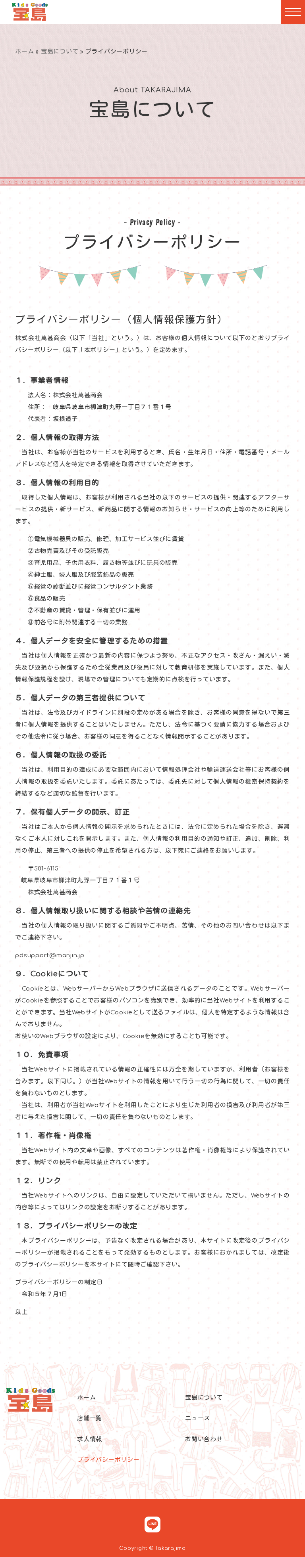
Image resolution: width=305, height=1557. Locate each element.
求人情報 (89, 1439)
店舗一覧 (89, 1418)
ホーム (24, 51)
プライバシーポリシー (108, 1460)
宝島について (60, 51)
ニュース (197, 1418)
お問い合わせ (204, 1439)
